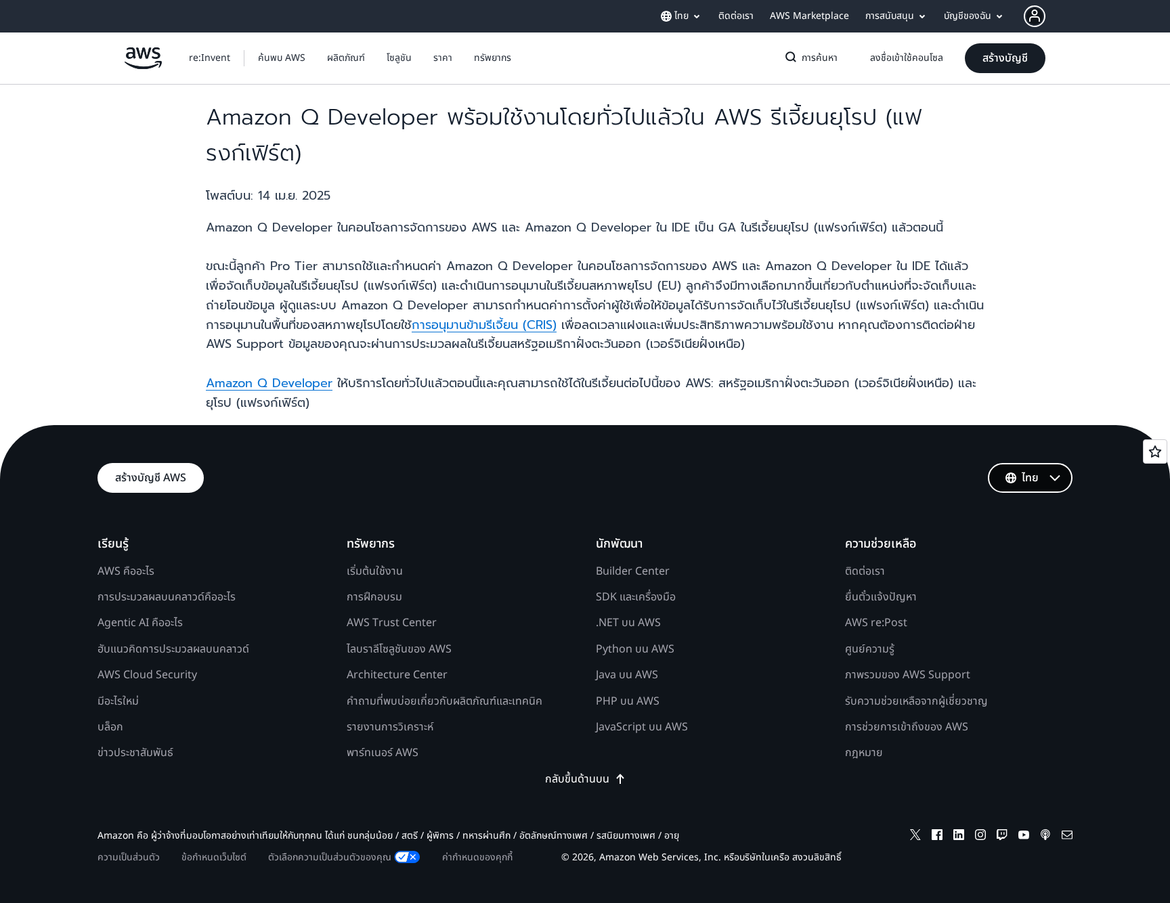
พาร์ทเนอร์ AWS (382, 753)
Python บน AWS (635, 649)
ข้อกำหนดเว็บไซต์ (213, 857)
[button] (281, 58)
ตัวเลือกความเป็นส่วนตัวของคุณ (329, 857)
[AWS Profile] (1034, 16)
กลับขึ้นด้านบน (577, 779)
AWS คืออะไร (126, 571)
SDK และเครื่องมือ (636, 597)
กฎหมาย (864, 753)
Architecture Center (397, 675)
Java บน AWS (627, 675)
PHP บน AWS (627, 701)
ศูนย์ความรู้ (869, 649)
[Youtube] (1023, 837)
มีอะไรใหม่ (118, 701)
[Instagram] (980, 837)
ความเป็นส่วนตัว (129, 857)
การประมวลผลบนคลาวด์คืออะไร (167, 597)
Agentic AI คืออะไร (140, 623)
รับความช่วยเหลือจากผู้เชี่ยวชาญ (916, 701)
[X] (915, 837)
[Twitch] (1002, 837)
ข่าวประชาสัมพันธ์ (135, 753)
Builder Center (633, 571)
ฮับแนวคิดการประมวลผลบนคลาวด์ (173, 649)
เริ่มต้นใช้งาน (375, 571)
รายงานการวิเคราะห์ (390, 727)
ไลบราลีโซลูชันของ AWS (399, 649)
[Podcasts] (1045, 837)
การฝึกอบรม (374, 597)
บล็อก (110, 727)
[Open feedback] (1155, 451)
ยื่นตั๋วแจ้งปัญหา (881, 597)
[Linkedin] (958, 837)
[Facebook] (937, 837)
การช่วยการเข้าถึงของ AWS (906, 727)
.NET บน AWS (628, 623)
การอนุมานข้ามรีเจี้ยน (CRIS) (484, 324)
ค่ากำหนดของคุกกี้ (477, 857)
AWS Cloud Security (147, 675)
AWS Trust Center (392, 623)
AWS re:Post (876, 623)
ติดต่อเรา (865, 571)
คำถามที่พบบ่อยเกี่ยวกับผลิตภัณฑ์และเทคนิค (444, 701)
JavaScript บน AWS (642, 727)
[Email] (1067, 837)
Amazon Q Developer (269, 383)
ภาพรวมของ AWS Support (907, 675)
